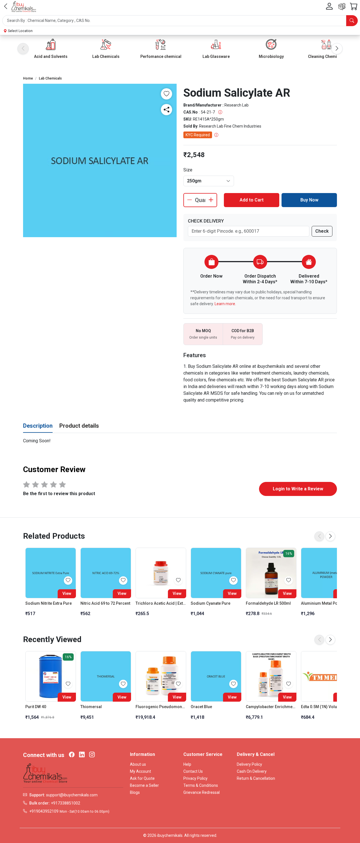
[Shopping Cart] (354, 6)
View (66, 593)
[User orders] (341, 6)
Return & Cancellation (256, 778)
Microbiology (271, 56)
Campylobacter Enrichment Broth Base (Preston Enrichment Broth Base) (271, 706)
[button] (180, 20)
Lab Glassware (216, 56)
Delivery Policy (249, 764)
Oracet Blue (201, 706)
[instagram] (92, 755)
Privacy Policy (195, 778)
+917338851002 (65, 803)
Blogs (135, 792)
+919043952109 (43, 811)
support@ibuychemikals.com (72, 795)
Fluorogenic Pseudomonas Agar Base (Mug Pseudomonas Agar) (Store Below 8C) (161, 706)
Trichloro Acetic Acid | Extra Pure (161, 603)
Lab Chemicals (106, 56)
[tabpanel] (180, 441)
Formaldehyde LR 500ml (268, 603)
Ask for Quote (142, 778)
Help (187, 764)
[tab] (38, 426)
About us (138, 764)
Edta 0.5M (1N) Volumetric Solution (326, 706)
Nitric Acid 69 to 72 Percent (105, 603)
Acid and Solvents (51, 56)
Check (322, 231)
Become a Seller (144, 785)
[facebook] (72, 755)
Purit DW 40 (35, 706)
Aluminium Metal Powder (324, 603)
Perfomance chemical (160, 56)
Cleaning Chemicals (326, 56)
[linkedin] (82, 755)
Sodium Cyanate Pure (210, 603)
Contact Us (193, 771)
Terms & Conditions (200, 785)
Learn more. (225, 304)
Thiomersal (91, 706)
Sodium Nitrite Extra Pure (48, 603)
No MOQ (203, 330)
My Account (140, 771)
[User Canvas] (329, 6)
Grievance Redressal (201, 792)
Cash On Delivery (252, 771)
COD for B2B (242, 330)
